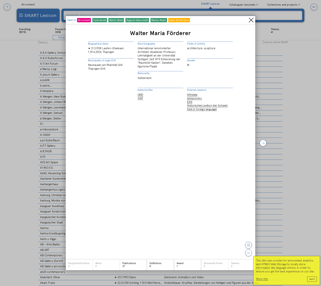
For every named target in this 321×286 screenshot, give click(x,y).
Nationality (144, 73)
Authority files (145, 90)
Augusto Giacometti (137, 20)
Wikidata (192, 94)
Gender (191, 60)
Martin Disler (116, 20)
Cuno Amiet (99, 20)
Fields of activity (196, 44)
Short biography (146, 44)
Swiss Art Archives (179, 20)
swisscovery (194, 98)
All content (84, 20)
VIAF (140, 98)
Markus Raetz (158, 20)
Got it (312, 279)
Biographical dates (98, 44)
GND (140, 94)
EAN (189, 101)
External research (196, 90)
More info (262, 279)
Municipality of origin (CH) (102, 60)
